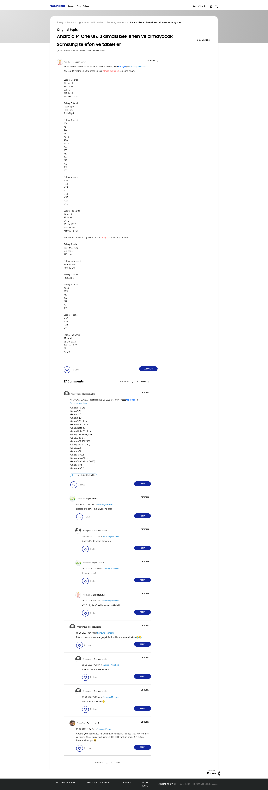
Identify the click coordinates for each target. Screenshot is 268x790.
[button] (153, 61)
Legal (145, 783)
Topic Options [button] (203, 40)
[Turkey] (57, 6)
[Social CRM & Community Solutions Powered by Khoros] (213, 772)
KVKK (145, 786)
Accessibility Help (66, 783)
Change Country (167, 784)
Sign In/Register (200, 6)
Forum (71, 6)
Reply (142, 484)
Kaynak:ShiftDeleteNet (85, 475)
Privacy (127, 783)
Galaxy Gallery (83, 6)
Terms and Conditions (99, 783)
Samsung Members (137, 66)
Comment (148, 369)
